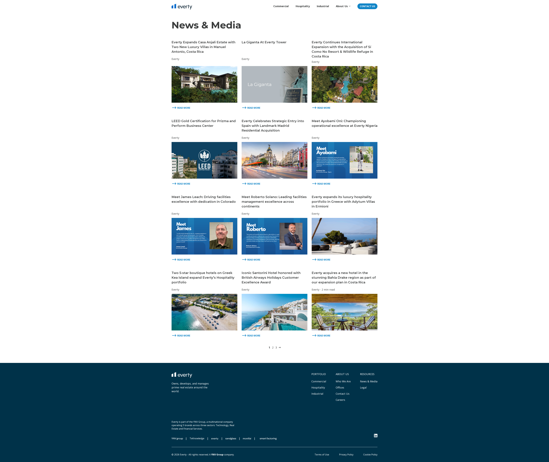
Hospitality (318, 387)
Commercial (318, 381)
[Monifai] (246, 438)
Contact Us (367, 6)
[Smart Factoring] (268, 438)
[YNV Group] (178, 438)
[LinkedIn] (375, 435)
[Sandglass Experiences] (231, 438)
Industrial (317, 393)
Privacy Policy (346, 454)
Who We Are (343, 381)
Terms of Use (322, 454)
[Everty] (182, 6)
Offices (340, 387)
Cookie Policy (370, 454)
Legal (363, 387)
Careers (340, 400)
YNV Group (217, 454)
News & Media (368, 381)
